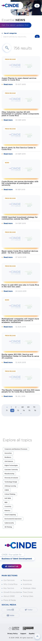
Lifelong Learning (10, 486)
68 (22, 407)
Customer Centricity (11, 469)
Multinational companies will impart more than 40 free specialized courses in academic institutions (20, 320)
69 (28, 407)
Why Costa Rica (10, 584)
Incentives (27, 584)
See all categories (10, 33)
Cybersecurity (9, 523)
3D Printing (8, 527)
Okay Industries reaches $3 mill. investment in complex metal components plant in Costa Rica (20, 114)
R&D (6, 502)
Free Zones (28, 592)
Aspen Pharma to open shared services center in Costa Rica (19, 79)
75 (29, 410)
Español (32, 633)
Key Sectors (9, 588)
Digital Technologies (11, 465)
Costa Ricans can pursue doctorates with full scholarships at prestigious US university (20, 183)
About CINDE (9, 596)
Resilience (8, 457)
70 (34, 407)
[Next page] (21, 413)
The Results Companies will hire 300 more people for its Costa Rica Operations (21, 391)
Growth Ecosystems (12, 592)
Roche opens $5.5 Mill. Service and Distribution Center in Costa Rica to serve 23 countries (20, 356)
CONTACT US (12, 566)
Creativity (8, 506)
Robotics (7, 510)
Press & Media (10, 600)
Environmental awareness (13, 518)
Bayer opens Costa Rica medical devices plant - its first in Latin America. (20, 252)
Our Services (9, 580)
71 (6, 410)
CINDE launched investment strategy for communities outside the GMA (20, 218)
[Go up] (37, 636)
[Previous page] (7, 407)
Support (23, 633)
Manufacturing (9, 473)
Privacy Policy (12, 633)
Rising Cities (28, 596)
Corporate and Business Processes (16, 449)
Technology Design (11, 482)
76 (35, 410)
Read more (8, 84)
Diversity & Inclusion (11, 477)
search (37, 37)
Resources (27, 580)
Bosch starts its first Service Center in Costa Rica (18, 148)
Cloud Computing (10, 514)
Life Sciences (9, 461)
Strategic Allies (29, 588)
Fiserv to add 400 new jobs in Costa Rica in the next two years (20, 286)
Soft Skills (8, 498)
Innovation (8, 453)
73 (18, 410)
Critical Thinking (10, 494)
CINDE (7, 490)
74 (24, 410)
